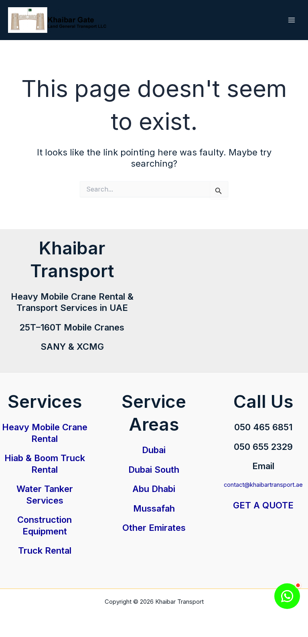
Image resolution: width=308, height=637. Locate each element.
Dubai (154, 450)
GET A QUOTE (263, 505)
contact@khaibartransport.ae (263, 484)
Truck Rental (44, 550)
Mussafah (154, 508)
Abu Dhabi (153, 489)
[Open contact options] (287, 596)
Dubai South (153, 469)
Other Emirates (154, 527)
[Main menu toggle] (291, 20)
